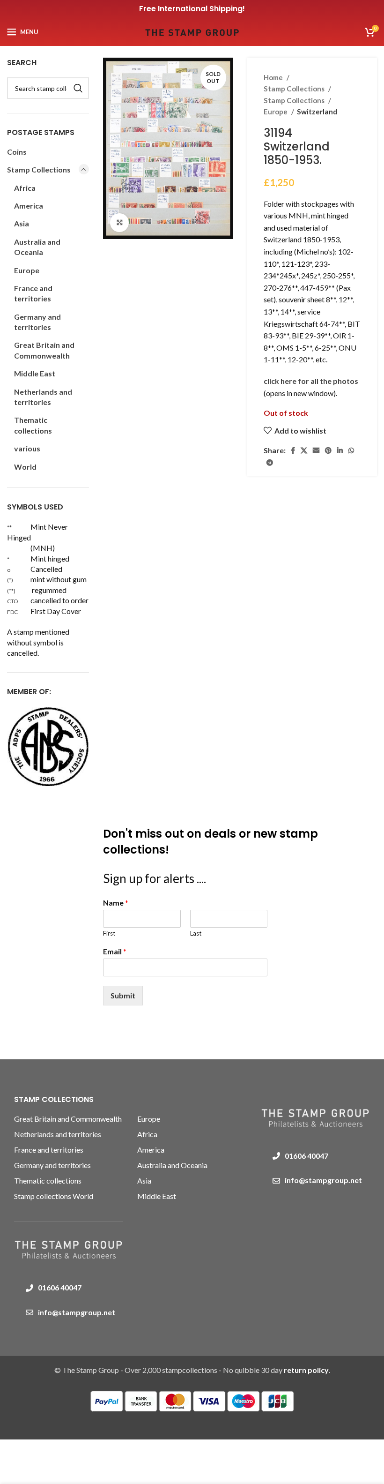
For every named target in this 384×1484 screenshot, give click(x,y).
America (28, 205)
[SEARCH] (78, 88)
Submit (123, 995)
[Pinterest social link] (328, 450)
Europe (276, 111)
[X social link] (304, 450)
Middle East (34, 373)
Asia (21, 223)
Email (114, 951)
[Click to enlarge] (119, 222)
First (109, 933)
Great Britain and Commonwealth (44, 350)
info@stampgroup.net (76, 1312)
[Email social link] (316, 450)
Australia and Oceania (37, 246)
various (27, 448)
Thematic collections (33, 425)
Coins (17, 151)
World (25, 466)
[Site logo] (192, 30)
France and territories (33, 293)
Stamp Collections (295, 88)
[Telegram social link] (270, 463)
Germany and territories (37, 321)
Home (274, 77)
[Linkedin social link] (340, 450)
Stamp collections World (53, 1196)
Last (195, 933)
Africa (25, 187)
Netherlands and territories (43, 396)
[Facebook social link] (293, 450)
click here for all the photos (311, 380)
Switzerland (317, 111)
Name (115, 902)
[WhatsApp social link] (351, 450)
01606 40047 (59, 1287)
